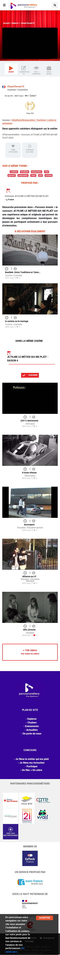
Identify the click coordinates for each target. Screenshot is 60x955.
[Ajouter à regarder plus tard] (7, 268)
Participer (32, 766)
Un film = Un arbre (32, 770)
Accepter (44, 917)
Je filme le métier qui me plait (32, 759)
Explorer (15, 23)
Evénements (32, 726)
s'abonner (33, 375)
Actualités (32, 729)
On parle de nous (32, 733)
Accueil (6, 23)
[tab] (11, 69)
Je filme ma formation (32, 762)
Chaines (32, 722)
